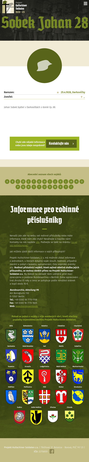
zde (38, 242)
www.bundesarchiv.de (27, 306)
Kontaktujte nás (59, 143)
